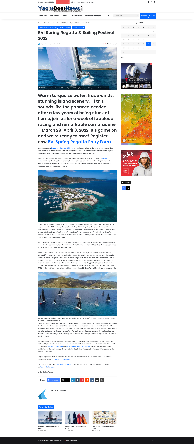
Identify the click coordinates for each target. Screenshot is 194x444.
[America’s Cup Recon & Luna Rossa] (50, 417)
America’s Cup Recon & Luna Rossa (48, 427)
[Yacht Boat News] (60, 8)
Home (41, 23)
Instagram (51, 367)
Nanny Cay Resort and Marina (62, 148)
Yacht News (43, 15)
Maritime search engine (93, 15)
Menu (64, 15)
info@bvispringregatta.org (60, 359)
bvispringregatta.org (64, 364)
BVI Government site (55, 346)
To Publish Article (76, 15)
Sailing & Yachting (64, 27)
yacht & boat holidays (77, 2)
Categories (54, 15)
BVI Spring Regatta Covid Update (78, 346)
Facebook (43, 367)
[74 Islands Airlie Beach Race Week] (77, 417)
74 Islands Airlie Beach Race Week (75, 427)
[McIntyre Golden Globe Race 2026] (104, 417)
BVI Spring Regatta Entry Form (79, 142)
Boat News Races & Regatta (53, 23)
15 (148, 39)
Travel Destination (78, 27)
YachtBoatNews (46, 44)
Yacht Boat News (71, 440)
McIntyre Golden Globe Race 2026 (103, 427)
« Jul (122, 57)
